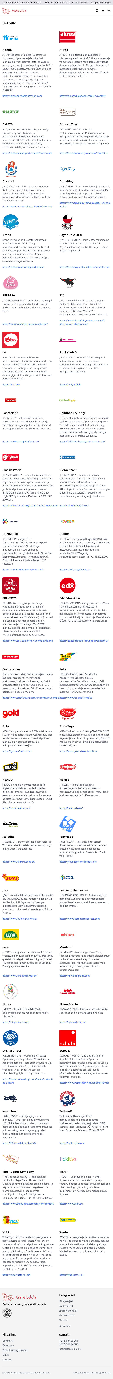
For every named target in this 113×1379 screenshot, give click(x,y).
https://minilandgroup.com (74, 975)
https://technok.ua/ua (71, 1143)
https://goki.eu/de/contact (17, 751)
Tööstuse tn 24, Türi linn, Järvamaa (92, 1372)
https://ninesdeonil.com (15, 1022)
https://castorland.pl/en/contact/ (20, 441)
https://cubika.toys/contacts (75, 569)
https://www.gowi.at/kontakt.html (78, 751)
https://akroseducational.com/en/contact (82, 96)
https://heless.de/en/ (71, 808)
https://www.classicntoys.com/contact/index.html (30, 505)
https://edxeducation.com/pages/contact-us (84, 640)
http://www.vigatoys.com (16, 1274)
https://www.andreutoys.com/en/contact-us (83, 153)
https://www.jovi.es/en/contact (19, 918)
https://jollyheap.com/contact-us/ (78, 861)
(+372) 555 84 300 (68, 1344)
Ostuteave (8, 1345)
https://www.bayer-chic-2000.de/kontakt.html (84, 267)
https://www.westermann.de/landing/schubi (84, 1082)
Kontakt (6, 1359)
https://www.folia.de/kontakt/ (76, 697)
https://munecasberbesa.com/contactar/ (25, 324)
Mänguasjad (66, 1301)
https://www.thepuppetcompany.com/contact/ (28, 1203)
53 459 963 (83, 2)
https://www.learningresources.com (79, 918)
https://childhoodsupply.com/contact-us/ (82, 441)
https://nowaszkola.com (72, 1022)
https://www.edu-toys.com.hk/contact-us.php (27, 640)
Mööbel (63, 1320)
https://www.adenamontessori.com (22, 96)
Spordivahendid (68, 1310)
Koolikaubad (66, 1306)
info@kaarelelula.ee (101, 2)
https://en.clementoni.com (74, 505)
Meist (5, 1354)
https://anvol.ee (11, 384)
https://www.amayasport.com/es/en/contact (27, 153)
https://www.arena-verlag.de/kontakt (23, 267)
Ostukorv (7, 1340)
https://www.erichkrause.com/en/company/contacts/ (32, 697)
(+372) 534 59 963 (68, 1340)
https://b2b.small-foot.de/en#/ (19, 1143)
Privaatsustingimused (14, 1350)
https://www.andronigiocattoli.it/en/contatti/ (27, 206)
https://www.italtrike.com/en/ (18, 861)
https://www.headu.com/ (16, 808)
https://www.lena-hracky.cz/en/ (19, 975)
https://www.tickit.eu (71, 1203)
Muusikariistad (67, 1315)
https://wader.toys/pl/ (71, 1274)
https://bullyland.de (70, 384)
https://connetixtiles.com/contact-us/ (23, 569)
